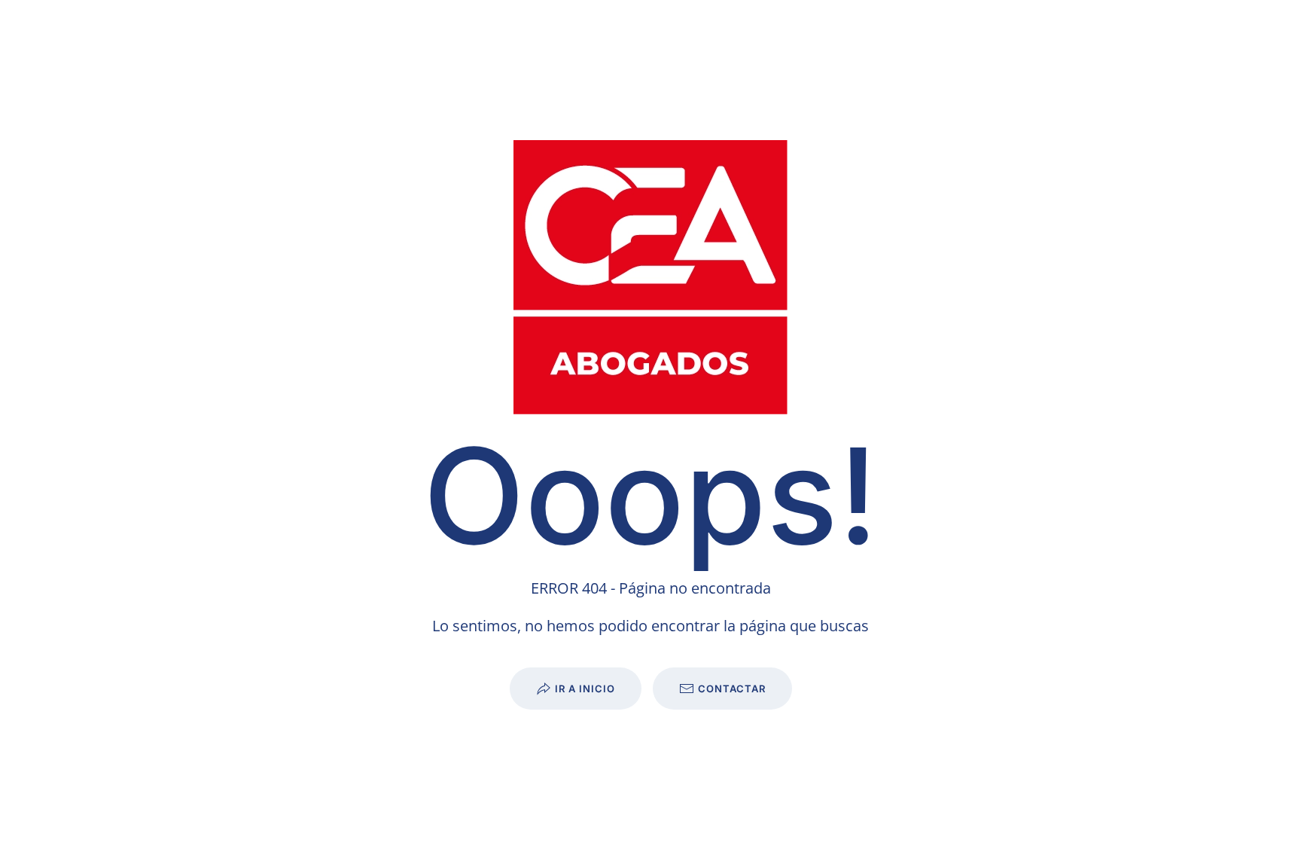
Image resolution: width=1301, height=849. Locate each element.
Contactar (732, 689)
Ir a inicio (585, 689)
